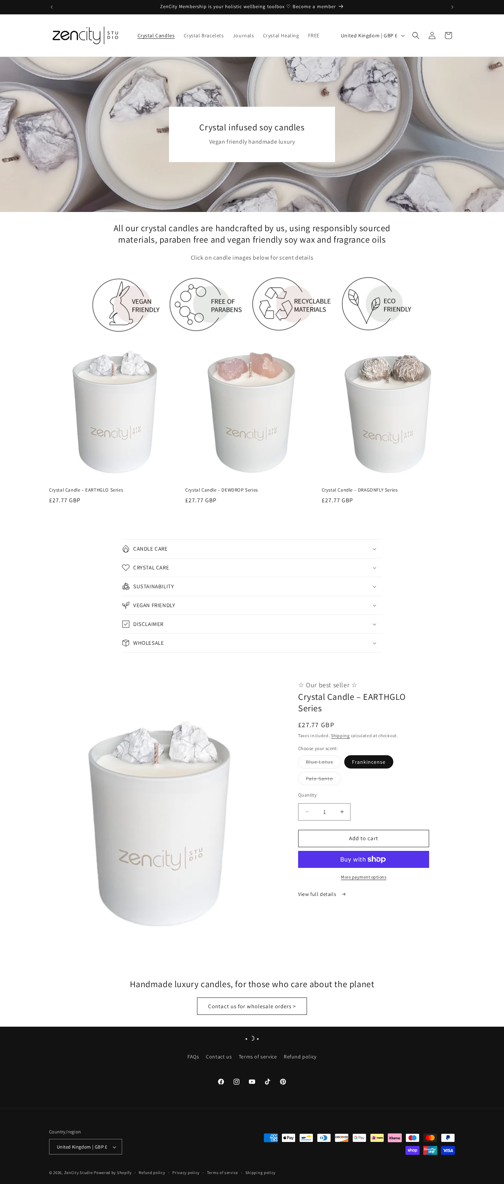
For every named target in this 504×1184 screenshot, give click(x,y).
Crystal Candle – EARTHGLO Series (86, 490)
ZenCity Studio (78, 1173)
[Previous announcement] (52, 7)
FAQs (193, 1056)
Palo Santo (323, 780)
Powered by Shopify (113, 1173)
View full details (318, 894)
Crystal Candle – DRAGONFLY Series (360, 490)
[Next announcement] (452, 7)
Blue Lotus (323, 763)
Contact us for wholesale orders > (252, 1005)
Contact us (219, 1056)
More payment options (363, 877)
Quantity (307, 795)
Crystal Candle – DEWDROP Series (221, 490)
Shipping (340, 735)
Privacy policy (186, 1173)
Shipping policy (260, 1173)
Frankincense (369, 762)
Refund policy (300, 1056)
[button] (416, 35)
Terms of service (258, 1056)
